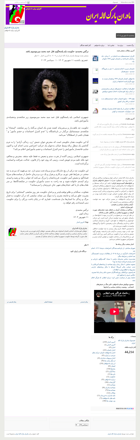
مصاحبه (112, 385)
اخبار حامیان (111, 350)
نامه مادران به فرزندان (107, 395)
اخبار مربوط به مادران (107, 358)
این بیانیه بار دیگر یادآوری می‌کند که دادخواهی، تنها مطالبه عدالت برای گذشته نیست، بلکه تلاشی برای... (114, 126)
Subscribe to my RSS (127, 2)
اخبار (113, 347)
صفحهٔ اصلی (48, 302)
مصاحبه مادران (110, 388)
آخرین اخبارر (111, 345)
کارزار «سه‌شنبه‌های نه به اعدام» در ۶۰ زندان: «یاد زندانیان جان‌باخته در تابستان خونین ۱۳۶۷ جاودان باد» (117, 58)
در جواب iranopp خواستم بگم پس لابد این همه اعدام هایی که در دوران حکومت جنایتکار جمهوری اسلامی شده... (113, 167)
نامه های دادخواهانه (109, 398)
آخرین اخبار (45, 56)
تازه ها (113, 374)
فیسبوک (115, 2)
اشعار (113, 366)
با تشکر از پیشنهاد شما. (108, 142)
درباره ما (120, 45)
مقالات (113, 393)
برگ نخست (130, 45)
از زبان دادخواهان (109, 363)
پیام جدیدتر (84, 302)
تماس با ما (111, 45)
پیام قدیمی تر (11, 302)
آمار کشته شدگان (85, 45)
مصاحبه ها (111, 390)
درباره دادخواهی (99, 45)
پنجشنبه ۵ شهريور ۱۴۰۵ (125, 35)
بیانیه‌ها (113, 369)
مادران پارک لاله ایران (11, 28)
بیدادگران (112, 371)
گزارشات (112, 382)
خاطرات (112, 377)
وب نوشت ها (111, 401)
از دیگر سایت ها (109, 361)
